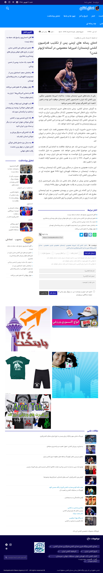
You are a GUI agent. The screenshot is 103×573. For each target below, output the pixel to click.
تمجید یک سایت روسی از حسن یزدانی (84, 222)
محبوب (18, 240)
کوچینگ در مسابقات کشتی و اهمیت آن (71, 490)
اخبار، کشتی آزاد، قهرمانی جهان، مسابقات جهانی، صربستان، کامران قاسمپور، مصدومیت (76, 556)
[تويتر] (81, 235)
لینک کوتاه (45, 234)
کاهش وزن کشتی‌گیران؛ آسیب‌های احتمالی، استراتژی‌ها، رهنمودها (63, 477)
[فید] (17, 2)
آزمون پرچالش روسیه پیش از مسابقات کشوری (14, 227)
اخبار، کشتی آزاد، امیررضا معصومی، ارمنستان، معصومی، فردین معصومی (65, 245)
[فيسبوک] (86, 235)
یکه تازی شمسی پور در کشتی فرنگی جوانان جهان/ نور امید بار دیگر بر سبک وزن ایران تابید (19, 122)
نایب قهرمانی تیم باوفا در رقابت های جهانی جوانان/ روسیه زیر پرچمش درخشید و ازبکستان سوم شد (19, 107)
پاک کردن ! (44, 293)
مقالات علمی (92, 431)
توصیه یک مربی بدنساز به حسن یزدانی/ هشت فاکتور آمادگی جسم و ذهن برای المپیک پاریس (54, 467)
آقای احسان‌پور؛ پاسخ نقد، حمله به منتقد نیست (81, 215)
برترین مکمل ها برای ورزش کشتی (73, 510)
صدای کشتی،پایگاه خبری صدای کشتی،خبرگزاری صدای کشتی (75, 546)
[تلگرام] (5, 2)
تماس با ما (88, 2)
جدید (28, 240)
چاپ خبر (44, 32)
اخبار (93, 16)
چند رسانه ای (91, 23)
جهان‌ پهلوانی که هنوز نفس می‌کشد (85, 229)
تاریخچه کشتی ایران (69, 551)
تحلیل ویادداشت (53, 16)
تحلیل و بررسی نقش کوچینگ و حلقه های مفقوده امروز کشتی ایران (63, 456)
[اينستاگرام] (9, 2)
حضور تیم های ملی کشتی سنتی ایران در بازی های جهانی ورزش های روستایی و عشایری (69, 218)
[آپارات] (13, 2)
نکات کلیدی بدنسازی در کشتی (74, 521)
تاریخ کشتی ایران (91, 551)
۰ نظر (52, 32)
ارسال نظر (53, 293)
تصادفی (9, 240)
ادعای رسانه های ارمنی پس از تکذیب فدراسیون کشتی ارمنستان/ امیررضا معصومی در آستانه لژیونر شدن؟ (67, 48)
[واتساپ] (94, 235)
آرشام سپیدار (92, 561)
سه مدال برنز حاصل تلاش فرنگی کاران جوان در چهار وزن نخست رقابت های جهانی (20, 147)
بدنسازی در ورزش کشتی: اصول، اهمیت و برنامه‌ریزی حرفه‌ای (65, 446)
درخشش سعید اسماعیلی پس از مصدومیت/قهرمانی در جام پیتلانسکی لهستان (72, 225)
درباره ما (96, 2)
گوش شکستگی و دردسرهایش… (73, 497)
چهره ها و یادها (69, 16)
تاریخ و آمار (83, 16)
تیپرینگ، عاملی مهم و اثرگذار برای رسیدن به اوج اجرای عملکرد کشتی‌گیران (61, 436)
